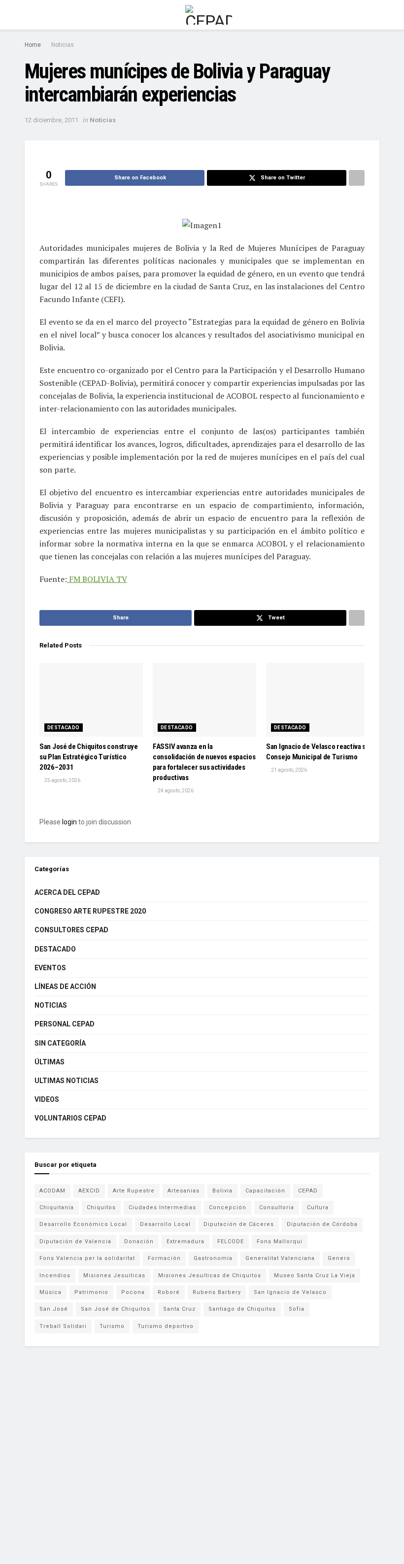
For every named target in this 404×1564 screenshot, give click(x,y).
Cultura (318, 1207)
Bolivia (222, 1191)
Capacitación (265, 1191)
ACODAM (52, 1191)
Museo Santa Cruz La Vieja (314, 1275)
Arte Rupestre (134, 1191)
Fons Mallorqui (280, 1241)
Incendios (54, 1275)
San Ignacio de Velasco (290, 1292)
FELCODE (230, 1241)
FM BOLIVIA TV (97, 579)
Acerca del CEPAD (67, 892)
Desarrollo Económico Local (83, 1224)
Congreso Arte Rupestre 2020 (90, 911)
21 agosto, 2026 (288, 770)
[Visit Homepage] (208, 15)
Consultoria (276, 1207)
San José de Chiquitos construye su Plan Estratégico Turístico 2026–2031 (88, 757)
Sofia (296, 1309)
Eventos (50, 968)
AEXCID (89, 1191)
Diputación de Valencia (75, 1241)
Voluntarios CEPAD (70, 1118)
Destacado (63, 727)
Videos (46, 1099)
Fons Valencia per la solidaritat (87, 1258)
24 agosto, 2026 (175, 790)
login (69, 822)
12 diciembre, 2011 (51, 120)
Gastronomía (213, 1258)
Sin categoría (60, 1043)
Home (33, 44)
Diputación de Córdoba (322, 1224)
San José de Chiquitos (115, 1309)
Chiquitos (101, 1207)
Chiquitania (56, 1207)
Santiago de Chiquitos (242, 1309)
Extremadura (185, 1241)
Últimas (49, 1062)
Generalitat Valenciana (280, 1258)
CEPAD (308, 1191)
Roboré (169, 1292)
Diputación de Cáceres (238, 1224)
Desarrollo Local (165, 1224)
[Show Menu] (29, 15)
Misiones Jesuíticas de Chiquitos (209, 1275)
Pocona (133, 1292)
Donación (139, 1241)
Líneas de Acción (65, 986)
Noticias (62, 44)
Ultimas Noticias (66, 1081)
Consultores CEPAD (71, 930)
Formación (164, 1258)
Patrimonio (91, 1292)
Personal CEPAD (64, 1024)
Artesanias (184, 1191)
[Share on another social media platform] (357, 178)
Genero (339, 1258)
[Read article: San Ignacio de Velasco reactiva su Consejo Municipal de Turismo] (318, 700)
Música (50, 1292)
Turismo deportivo (165, 1326)
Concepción (227, 1207)
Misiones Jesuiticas (114, 1275)
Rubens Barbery (217, 1292)
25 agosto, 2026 (61, 780)
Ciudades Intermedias (162, 1207)
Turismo (112, 1326)
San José (53, 1309)
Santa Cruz (179, 1309)
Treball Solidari (63, 1326)
